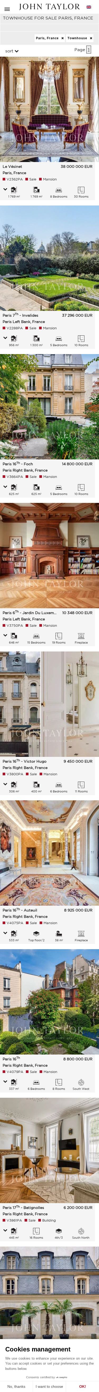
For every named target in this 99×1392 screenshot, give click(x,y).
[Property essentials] (5, 190)
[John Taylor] (50, 7)
